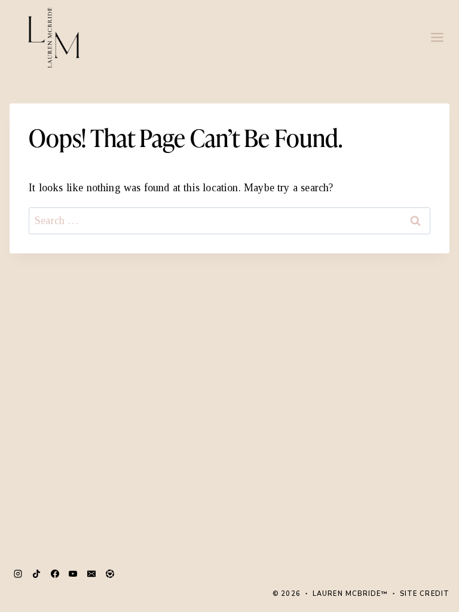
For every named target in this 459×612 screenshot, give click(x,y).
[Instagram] (18, 573)
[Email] (91, 573)
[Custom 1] (110, 573)
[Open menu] (436, 37)
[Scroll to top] (426, 561)
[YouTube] (73, 573)
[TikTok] (36, 573)
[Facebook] (55, 573)
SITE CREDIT (424, 593)
